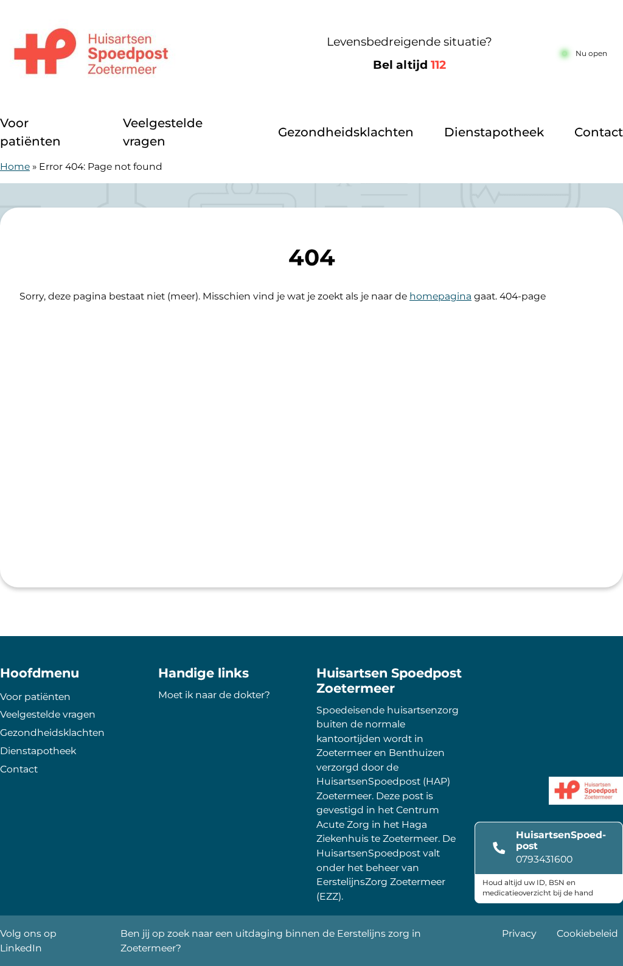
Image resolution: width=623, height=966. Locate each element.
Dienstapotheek (494, 132)
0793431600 (544, 859)
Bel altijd (409, 65)
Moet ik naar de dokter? (214, 695)
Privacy (519, 933)
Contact (598, 132)
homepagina (440, 296)
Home (15, 166)
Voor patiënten (30, 132)
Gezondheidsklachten (346, 132)
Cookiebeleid (587, 933)
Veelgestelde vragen (163, 132)
